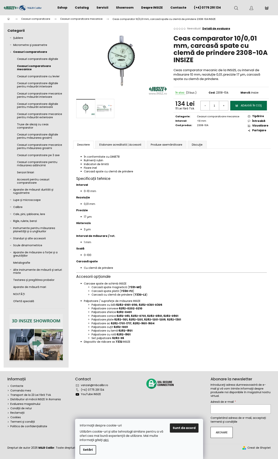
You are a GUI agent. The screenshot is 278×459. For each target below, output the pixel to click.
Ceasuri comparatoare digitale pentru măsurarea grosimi (37, 136)
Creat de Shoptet (259, 448)
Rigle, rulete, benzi (25, 221)
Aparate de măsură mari (29, 287)
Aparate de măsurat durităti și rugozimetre (33, 191)
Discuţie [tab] (197, 145)
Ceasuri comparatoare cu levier (38, 76)
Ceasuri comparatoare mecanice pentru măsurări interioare (39, 95)
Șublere (18, 38)
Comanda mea (20, 390)
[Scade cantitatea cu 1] (205, 105)
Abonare (222, 432)
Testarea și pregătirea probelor (33, 280)
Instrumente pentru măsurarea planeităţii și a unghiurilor (34, 229)
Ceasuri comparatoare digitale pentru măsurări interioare (37, 84)
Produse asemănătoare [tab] (166, 145)
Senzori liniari (25, 172)
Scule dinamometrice (27, 245)
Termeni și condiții (22, 422)
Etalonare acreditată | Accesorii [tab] (120, 145)
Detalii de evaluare (216, 28)
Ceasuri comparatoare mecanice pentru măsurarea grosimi (39, 146)
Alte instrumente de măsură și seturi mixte (37, 271)
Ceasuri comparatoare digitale (37, 59)
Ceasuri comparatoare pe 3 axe (38, 155)
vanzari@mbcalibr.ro (94, 385)
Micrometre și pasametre (30, 45)
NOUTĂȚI (19, 294)
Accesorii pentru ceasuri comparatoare (33, 181)
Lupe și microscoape (27, 200)
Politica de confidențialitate (28, 426)
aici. (106, 440)
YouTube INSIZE (91, 394)
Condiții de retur (21, 408)
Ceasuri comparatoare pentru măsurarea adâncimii (37, 163)
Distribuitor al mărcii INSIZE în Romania (35, 399)
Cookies (15, 417)
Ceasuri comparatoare (30, 52)
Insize (255, 93)
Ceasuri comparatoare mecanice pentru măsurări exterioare (39, 115)
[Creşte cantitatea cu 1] (223, 105)
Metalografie (21, 263)
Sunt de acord (184, 428)
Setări (88, 450)
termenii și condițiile (224, 422)
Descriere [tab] (83, 145)
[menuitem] (62, 7)
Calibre (18, 207)
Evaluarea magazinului (25, 404)
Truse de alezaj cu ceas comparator (33, 126)
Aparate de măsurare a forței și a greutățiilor (35, 254)
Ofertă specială (23, 301)
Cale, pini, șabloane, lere (29, 214)
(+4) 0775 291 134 (92, 390)
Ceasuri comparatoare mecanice (34, 67)
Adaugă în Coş (251, 105)
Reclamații (17, 413)
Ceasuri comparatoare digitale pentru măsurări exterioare (37, 105)
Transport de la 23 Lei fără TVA (30, 395)
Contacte (16, 386)
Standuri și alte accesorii (29, 238)
